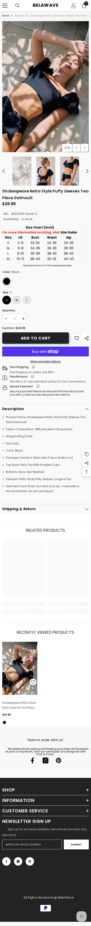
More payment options (45, 361)
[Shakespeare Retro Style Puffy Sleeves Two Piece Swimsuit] (19, 668)
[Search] (17, 5)
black (4, 722)
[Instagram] (45, 760)
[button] (76, 148)
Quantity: (9, 310)
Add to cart (36, 338)
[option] (45, 86)
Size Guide (69, 232)
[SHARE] (85, 338)
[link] (76, 338)
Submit (76, 844)
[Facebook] (32, 760)
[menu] (5, 5)
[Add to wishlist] (33, 682)
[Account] (73, 5)
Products (19, 15)
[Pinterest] (58, 760)
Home (5, 15)
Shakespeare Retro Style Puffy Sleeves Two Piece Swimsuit (19, 705)
